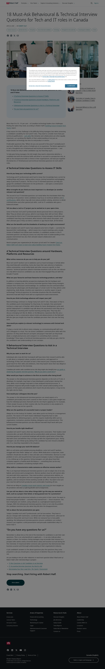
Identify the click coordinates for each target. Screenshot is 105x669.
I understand (71, 85)
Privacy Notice (51, 81)
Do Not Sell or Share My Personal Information (54, 76)
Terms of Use (51, 79)
